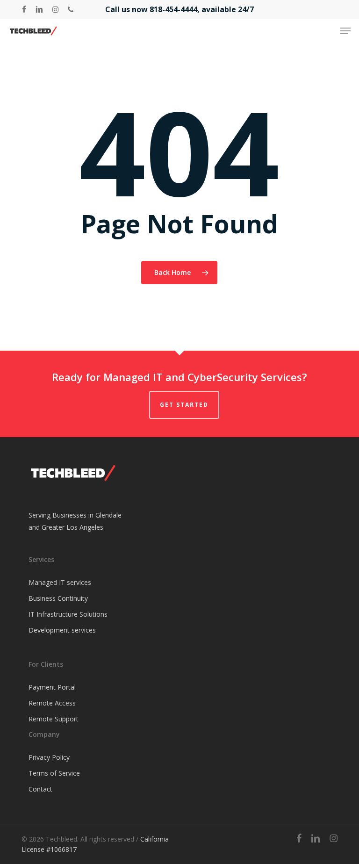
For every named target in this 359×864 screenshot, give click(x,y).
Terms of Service (54, 773)
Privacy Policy (49, 757)
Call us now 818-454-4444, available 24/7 (179, 9)
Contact (40, 789)
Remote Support (54, 718)
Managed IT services (60, 582)
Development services (62, 630)
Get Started (184, 405)
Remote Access (52, 702)
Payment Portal (52, 687)
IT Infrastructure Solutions (68, 614)
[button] (345, 31)
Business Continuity (58, 598)
